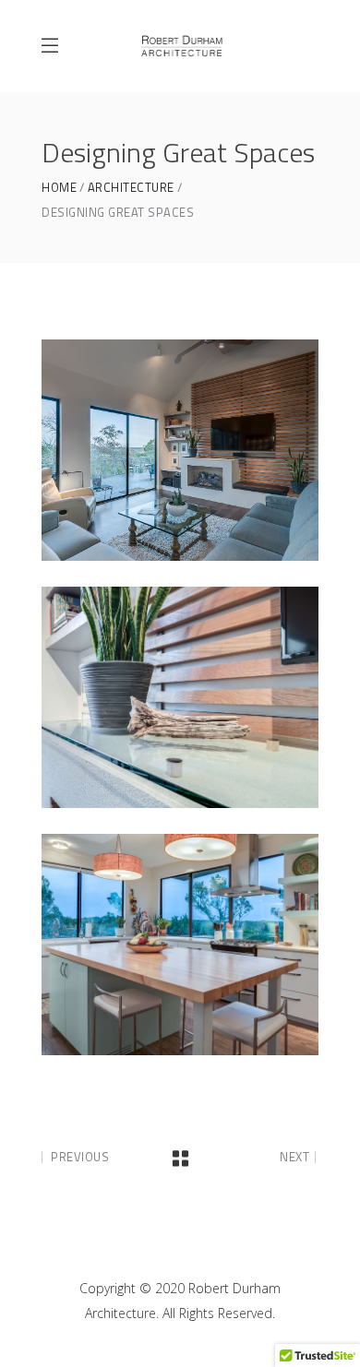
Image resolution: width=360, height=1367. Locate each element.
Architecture (131, 188)
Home (59, 188)
